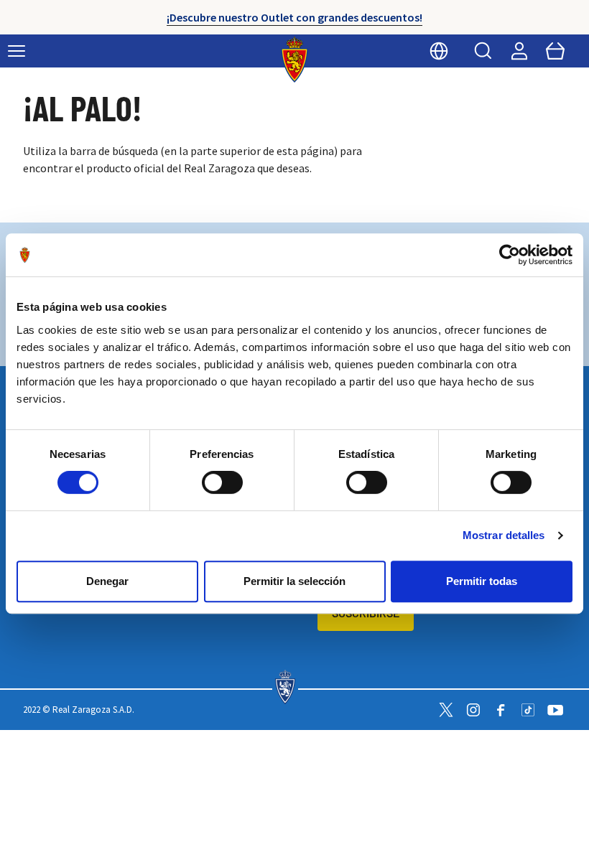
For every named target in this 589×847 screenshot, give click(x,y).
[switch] (222, 482)
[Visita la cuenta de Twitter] (446, 710)
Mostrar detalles (504, 535)
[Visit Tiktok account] (528, 710)
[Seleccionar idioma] (439, 51)
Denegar (107, 581)
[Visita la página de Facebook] (500, 710)
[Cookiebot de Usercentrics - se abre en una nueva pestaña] (509, 255)
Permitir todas (481, 581)
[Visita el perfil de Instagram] (473, 710)
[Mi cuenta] (519, 51)
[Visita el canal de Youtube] (555, 710)
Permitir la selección (294, 581)
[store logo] (294, 60)
